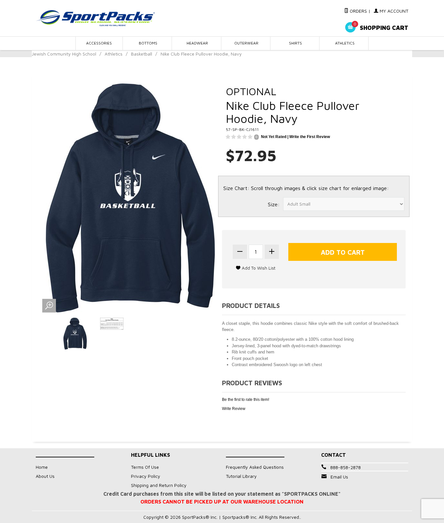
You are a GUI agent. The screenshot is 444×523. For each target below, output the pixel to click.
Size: (274, 204)
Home (42, 467)
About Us (45, 476)
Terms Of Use (145, 467)
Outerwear (246, 43)
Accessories (99, 43)
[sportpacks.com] (95, 18)
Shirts (295, 43)
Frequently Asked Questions (255, 467)
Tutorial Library (241, 476)
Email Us (339, 476)
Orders (357, 11)
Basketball (141, 54)
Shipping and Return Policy (159, 485)
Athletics (345, 43)
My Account (393, 11)
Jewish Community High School (64, 54)
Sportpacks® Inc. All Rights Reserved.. (261, 517)
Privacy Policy (145, 476)
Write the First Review (309, 136)
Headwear (197, 43)
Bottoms (148, 43)
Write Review (233, 408)
